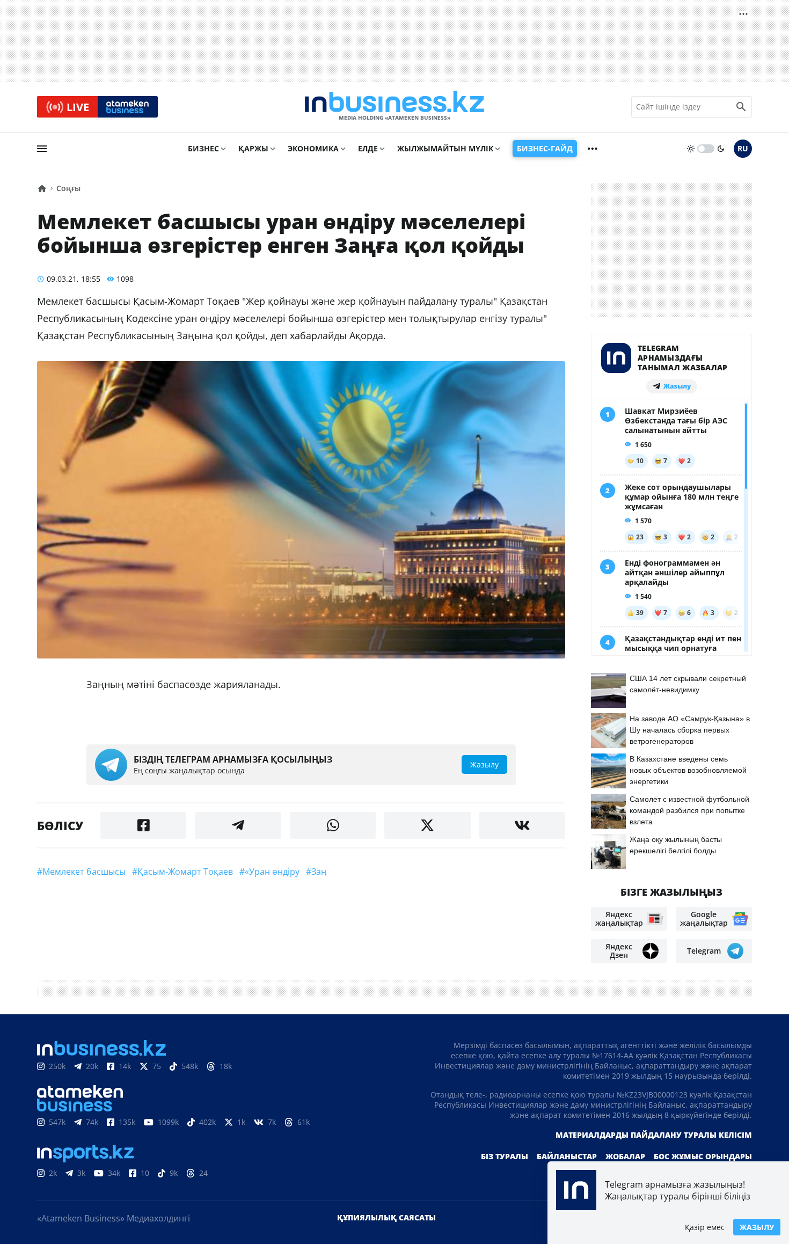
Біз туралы (504, 1156)
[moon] (721, 148)
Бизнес (203, 148)
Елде (368, 148)
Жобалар (625, 1156)
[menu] (41, 149)
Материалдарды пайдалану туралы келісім (654, 1135)
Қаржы (253, 148)
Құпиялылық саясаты (386, 1217)
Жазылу (757, 1227)
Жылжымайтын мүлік (445, 148)
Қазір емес (705, 1227)
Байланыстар (567, 1156)
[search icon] (741, 107)
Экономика (313, 148)
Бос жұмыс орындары (703, 1156)
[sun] (690, 148)
